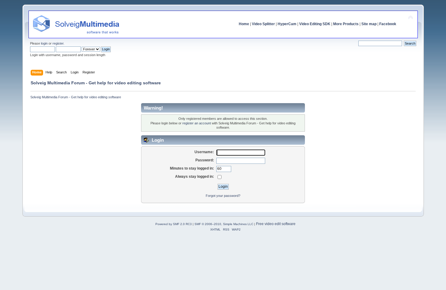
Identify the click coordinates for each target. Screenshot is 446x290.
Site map (369, 24)
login (44, 43)
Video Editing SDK (314, 24)
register (57, 43)
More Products (346, 24)
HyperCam (287, 24)
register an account (196, 123)
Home (244, 24)
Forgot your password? (223, 195)
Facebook (387, 24)
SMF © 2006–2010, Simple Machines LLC (223, 224)
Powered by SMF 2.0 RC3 (173, 224)
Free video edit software (276, 224)
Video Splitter (263, 24)
